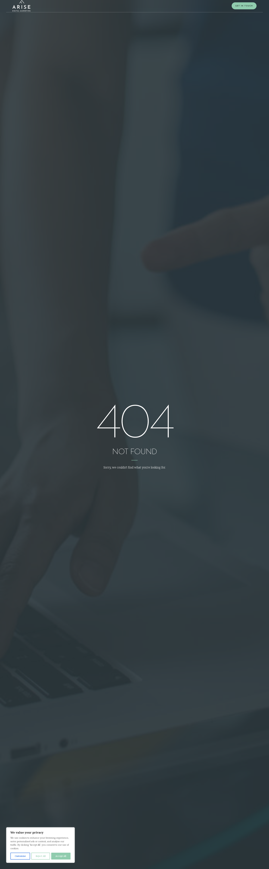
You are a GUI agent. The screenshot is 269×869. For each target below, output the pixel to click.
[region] (40, 845)
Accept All (60, 856)
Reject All (41, 856)
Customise (20, 856)
